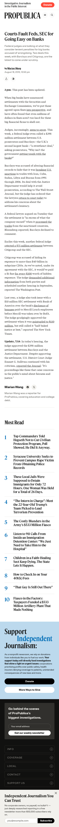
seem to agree (38, 129)
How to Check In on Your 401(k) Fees (30, 576)
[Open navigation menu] (45, 14)
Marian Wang (14, 68)
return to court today (31, 197)
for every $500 (23, 273)
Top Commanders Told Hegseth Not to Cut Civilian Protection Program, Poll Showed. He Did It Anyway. (32, 441)
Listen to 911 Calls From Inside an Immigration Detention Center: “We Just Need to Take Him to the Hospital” (32, 541)
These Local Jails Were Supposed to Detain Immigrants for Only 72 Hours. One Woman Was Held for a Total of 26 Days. (33, 484)
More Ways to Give (29, 689)
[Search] (51, 14)
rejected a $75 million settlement (24, 245)
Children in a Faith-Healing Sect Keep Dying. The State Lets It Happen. (32, 561)
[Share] (6, 78)
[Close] (56, 793)
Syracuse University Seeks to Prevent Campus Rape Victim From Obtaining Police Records (33, 462)
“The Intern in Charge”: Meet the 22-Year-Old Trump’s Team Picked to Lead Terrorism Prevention (33, 506)
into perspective (35, 109)
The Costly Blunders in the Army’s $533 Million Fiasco (32, 523)
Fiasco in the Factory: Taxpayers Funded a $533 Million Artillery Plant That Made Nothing (32, 604)
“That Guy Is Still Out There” (33, 587)
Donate (47, 4)
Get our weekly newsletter (29, 733)
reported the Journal (28, 365)
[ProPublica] (22, 15)
